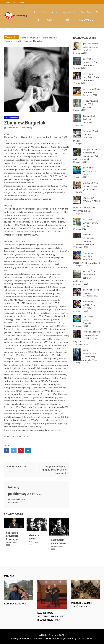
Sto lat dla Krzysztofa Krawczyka (12, 536)
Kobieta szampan (15, 603)
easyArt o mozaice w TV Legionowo (90, 62)
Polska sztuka (48, 12)
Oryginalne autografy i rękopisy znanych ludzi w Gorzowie (54, 469)
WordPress (36, 638)
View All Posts (18, 499)
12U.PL (67, 20)
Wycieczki (68, 12)
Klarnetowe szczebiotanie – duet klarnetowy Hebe (51, 616)
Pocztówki (86, 12)
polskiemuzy (17, 494)
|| (39, 20)
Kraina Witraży (86, 20)
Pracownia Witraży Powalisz (88, 320)
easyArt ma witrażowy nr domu (89, 171)
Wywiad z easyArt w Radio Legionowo (91, 77)
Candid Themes (84, 638)
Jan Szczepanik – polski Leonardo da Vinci (91, 46)
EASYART (51, 20)
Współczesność (11, 118)
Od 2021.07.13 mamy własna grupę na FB (90, 186)
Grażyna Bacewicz (18, 466)
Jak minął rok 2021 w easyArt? (89, 119)
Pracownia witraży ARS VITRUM (89, 304)
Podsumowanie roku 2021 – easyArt (90, 104)
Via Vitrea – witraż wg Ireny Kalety (90, 222)
